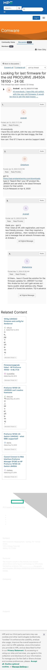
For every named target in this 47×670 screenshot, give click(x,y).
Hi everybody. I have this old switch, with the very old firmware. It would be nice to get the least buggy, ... (27, 94)
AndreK (23, 118)
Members (7, 46)
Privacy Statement (16, 650)
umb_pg (9, 327)
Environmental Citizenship (12, 593)
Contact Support (9, 618)
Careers (5, 586)
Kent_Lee (10, 396)
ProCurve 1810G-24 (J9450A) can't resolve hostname (13, 390)
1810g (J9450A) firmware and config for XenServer (14, 321)
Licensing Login (8, 628)
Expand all (8, 67)
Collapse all (20, 67)
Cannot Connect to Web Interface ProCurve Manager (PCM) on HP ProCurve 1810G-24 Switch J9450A (14, 461)
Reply (4, 125)
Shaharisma (27, 267)
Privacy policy (8, 596)
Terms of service (9, 599)
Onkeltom (25, 165)
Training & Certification (11, 621)
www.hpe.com (28, 566)
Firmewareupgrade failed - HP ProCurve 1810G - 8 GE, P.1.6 (12, 367)
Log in (36, 18)
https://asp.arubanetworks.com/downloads (21, 178)
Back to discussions (11, 64)
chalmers (10, 470)
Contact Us (7, 589)
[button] (44, 634)
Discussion (24, 42)
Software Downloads (10, 625)
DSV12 (9, 443)
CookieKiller (10, 374)
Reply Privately (13, 125)
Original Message (26, 241)
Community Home (8, 42)
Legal (5, 603)
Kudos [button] (42, 104)
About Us (6, 583)
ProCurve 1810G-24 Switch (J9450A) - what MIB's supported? (14, 436)
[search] (19, 8)
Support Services (9, 615)
